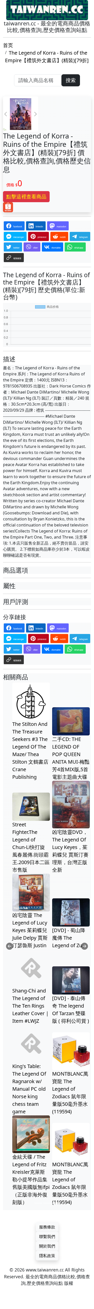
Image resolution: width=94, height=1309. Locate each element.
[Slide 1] (38, 1203)
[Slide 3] (56, 1203)
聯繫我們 (47, 1236)
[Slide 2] (47, 1203)
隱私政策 (47, 1255)
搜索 (71, 80)
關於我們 (47, 1246)
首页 (8, 45)
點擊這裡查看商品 (26, 196)
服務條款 (47, 1227)
